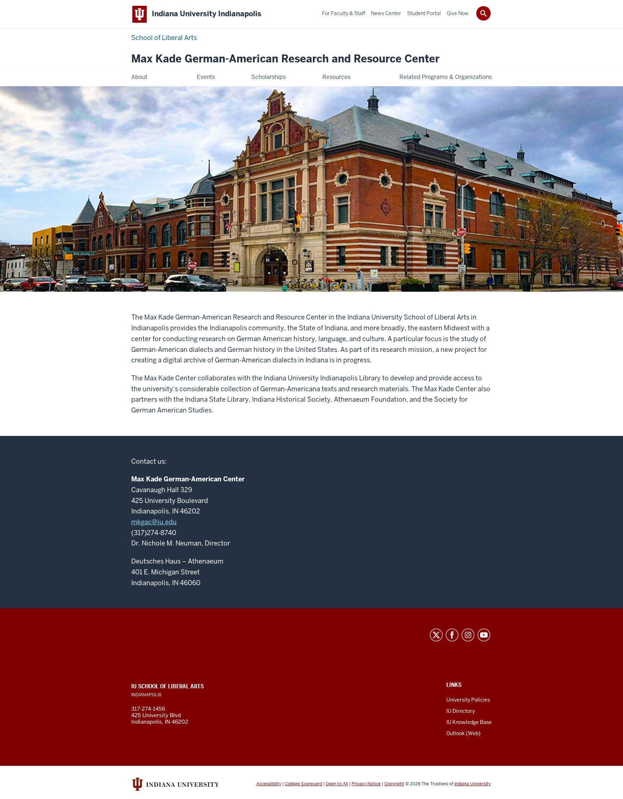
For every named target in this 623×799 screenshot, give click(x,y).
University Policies (468, 700)
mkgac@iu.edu (154, 522)
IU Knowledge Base (469, 722)
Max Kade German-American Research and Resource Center (285, 59)
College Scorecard (303, 784)
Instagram (467, 634)
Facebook (452, 634)
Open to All (337, 784)
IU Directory (460, 711)
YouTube (483, 634)
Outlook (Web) (463, 733)
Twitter (436, 634)
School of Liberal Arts (164, 38)
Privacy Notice (366, 784)
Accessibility (268, 784)
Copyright (394, 784)
